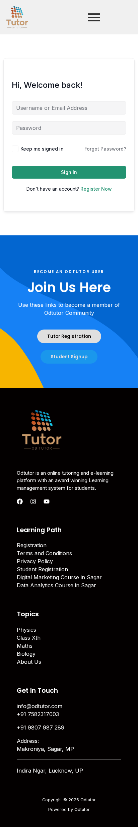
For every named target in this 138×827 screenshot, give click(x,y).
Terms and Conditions (44, 553)
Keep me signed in (42, 149)
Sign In (69, 172)
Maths (24, 645)
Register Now (96, 189)
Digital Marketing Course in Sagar (59, 577)
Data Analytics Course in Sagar (56, 585)
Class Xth (29, 637)
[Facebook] (20, 501)
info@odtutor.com (39, 706)
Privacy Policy (35, 561)
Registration (32, 545)
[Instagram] (33, 501)
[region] (69, 770)
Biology (26, 653)
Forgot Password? (105, 149)
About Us (29, 661)
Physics (26, 629)
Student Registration (42, 569)
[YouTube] (47, 501)
